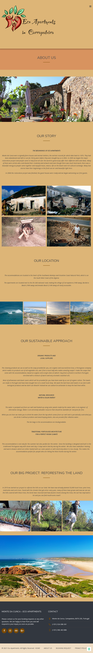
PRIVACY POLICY (81, 648)
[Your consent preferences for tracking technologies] (89, 649)
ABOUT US (48, 648)
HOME (37, 648)
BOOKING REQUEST (63, 648)
